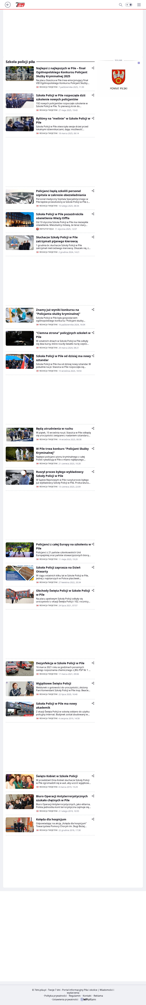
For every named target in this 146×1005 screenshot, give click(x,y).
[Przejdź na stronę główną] (8, 6)
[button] (128, 4)
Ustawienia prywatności (64, 999)
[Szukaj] (120, 4)
